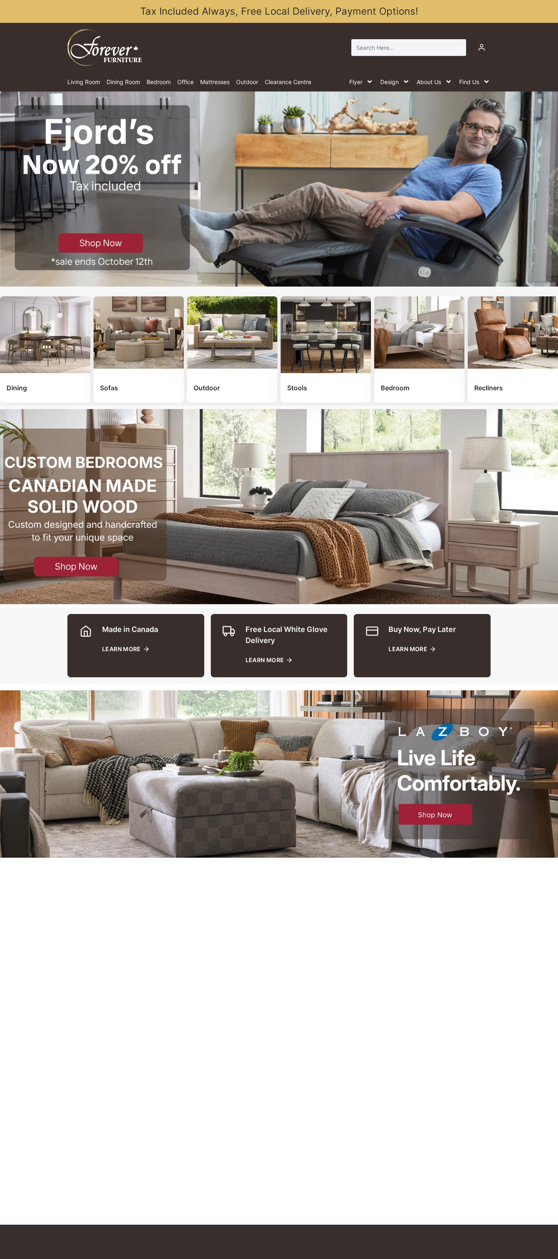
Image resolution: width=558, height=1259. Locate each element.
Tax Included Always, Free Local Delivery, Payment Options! (279, 11)
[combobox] (408, 47)
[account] (482, 47)
